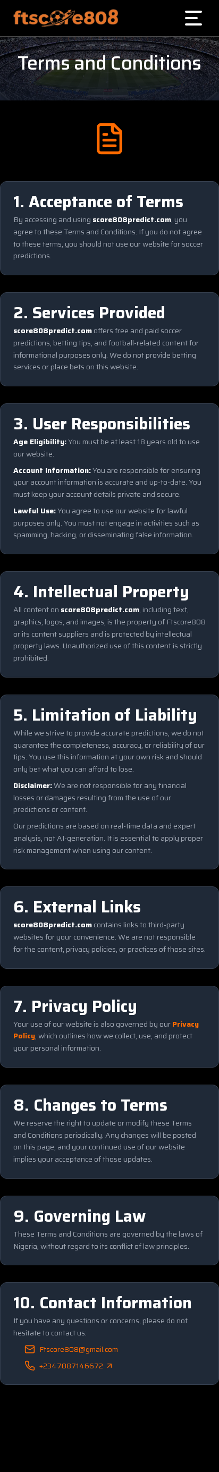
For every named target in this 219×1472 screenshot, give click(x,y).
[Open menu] (193, 18)
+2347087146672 (71, 1366)
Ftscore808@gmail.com (78, 1349)
